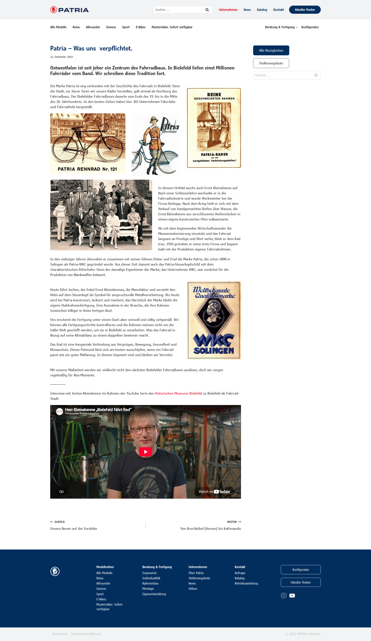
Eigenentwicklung (154, 594)
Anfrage (240, 573)
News (247, 9)
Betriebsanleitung (246, 583)
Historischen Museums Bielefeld (178, 393)
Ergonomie (149, 573)
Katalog (262, 9)
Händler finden (305, 9)
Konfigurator (310, 27)
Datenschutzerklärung (86, 634)
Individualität (151, 578)
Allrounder (93, 27)
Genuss (111, 27)
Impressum (60, 634)
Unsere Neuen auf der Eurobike (73, 525)
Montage (148, 588)
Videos (193, 588)
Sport (126, 27)
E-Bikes (141, 27)
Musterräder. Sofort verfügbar (172, 27)
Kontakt (278, 9)
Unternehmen (228, 9)
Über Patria (196, 573)
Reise (76, 27)
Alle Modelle (58, 27)
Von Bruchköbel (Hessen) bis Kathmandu (210, 525)
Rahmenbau (150, 583)
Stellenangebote (199, 578)
